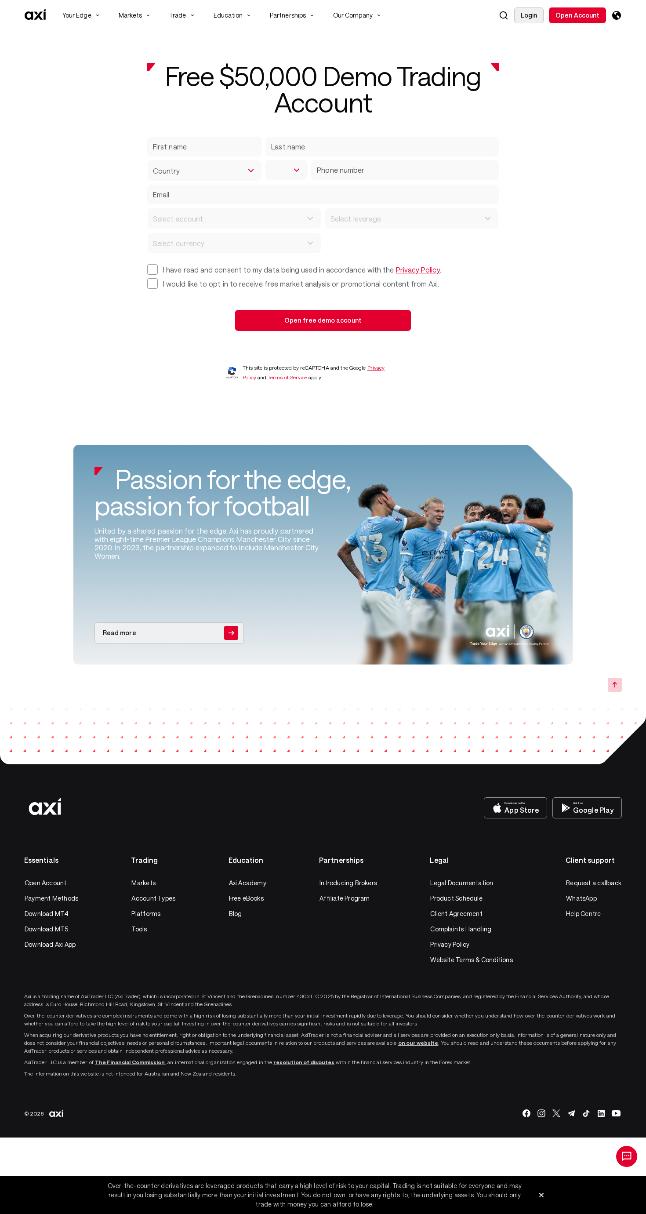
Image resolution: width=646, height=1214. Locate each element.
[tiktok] (586, 1113)
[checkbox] (152, 269)
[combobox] (204, 170)
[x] (556, 1113)
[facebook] (526, 1113)
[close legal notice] (541, 1195)
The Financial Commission (130, 1062)
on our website (418, 1043)
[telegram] (571, 1113)
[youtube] (616, 1113)
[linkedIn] (601, 1113)
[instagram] (541, 1113)
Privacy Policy (418, 269)
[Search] (503, 15)
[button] (503, 15)
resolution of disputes (303, 1062)
